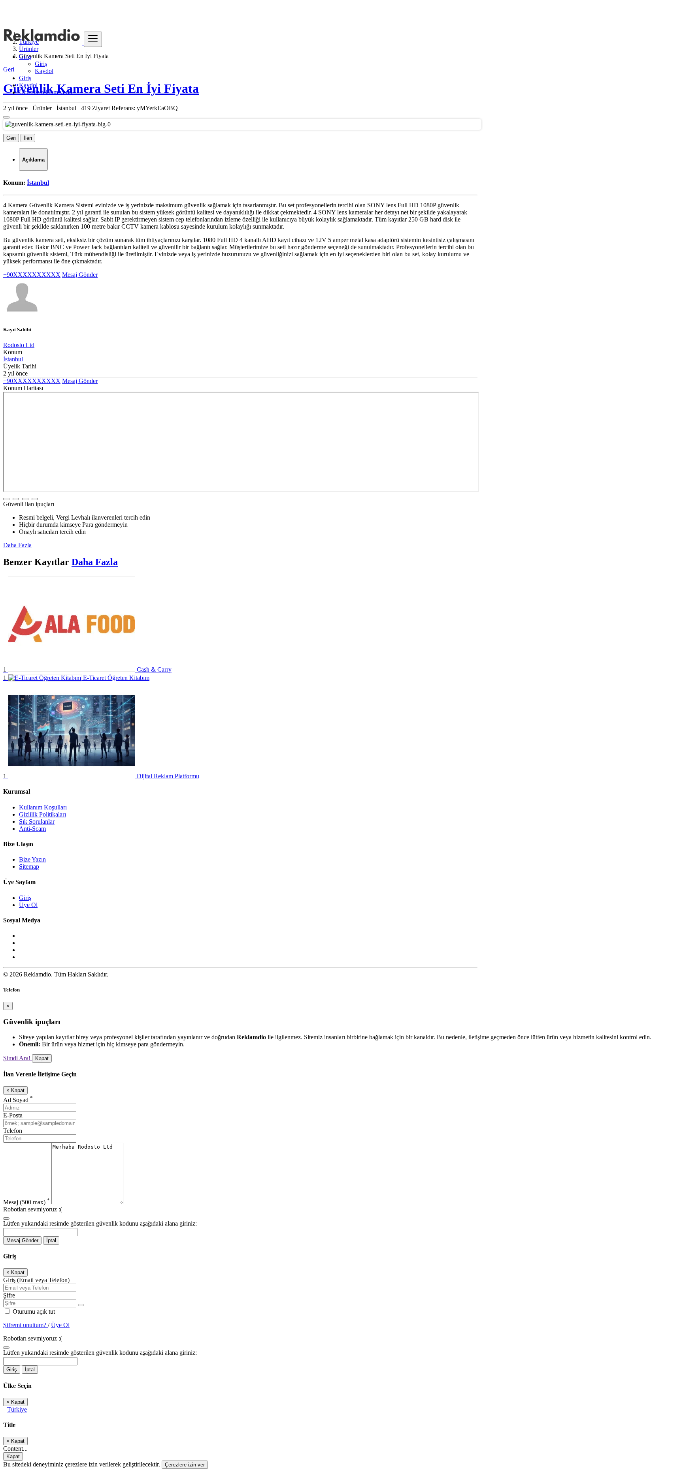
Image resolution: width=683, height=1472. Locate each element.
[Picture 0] (6, 117)
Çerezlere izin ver (185, 1465)
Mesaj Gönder (80, 274)
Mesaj (26, 1202)
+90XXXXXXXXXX (31, 274)
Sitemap (29, 866)
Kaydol (44, 71)
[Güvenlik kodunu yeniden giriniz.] (6, 1216)
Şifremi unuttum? (25, 1325)
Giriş (41, 63)
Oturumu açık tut (33, 1311)
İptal (51, 1240)
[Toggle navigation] (93, 39)
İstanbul (38, 182)
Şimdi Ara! (17, 1058)
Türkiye (17, 1409)
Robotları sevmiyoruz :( (32, 1209)
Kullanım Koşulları (43, 807)
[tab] (33, 159)
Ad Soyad (18, 1099)
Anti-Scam (32, 828)
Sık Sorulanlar (37, 821)
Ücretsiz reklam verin (45, 92)
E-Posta (13, 1115)
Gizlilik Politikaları (42, 814)
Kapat (42, 1058)
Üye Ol (28, 904)
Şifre (9, 1295)
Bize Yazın (32, 859)
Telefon (12, 1130)
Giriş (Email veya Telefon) (36, 1280)
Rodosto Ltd (18, 345)
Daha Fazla (17, 545)
